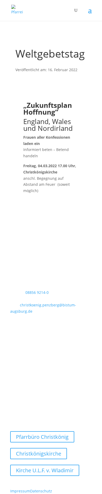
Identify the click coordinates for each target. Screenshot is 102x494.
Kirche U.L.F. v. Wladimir (44, 470)
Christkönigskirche (38, 453)
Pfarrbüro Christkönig (42, 436)
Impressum (20, 491)
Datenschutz (41, 491)
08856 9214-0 (37, 292)
